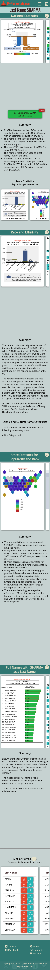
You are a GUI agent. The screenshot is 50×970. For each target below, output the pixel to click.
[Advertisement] (25, 88)
